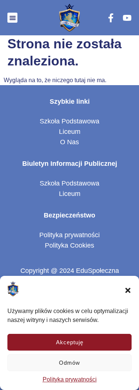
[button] (128, 290)
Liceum (69, 131)
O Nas (69, 142)
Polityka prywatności (70, 379)
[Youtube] (127, 18)
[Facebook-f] (111, 18)
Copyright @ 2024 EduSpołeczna (69, 270)
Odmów (69, 363)
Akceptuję (69, 342)
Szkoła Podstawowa (69, 121)
